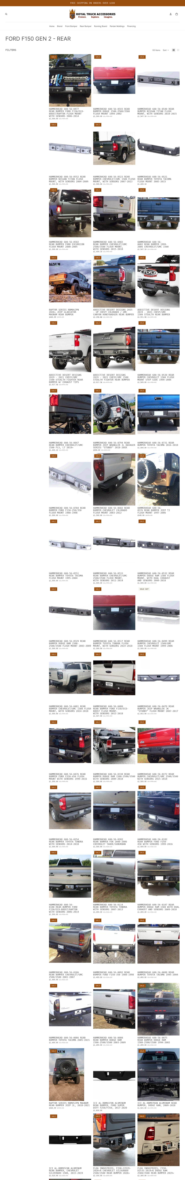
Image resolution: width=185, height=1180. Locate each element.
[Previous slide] (97, 80)
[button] (166, 50)
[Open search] (6, 14)
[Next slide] (131, 80)
